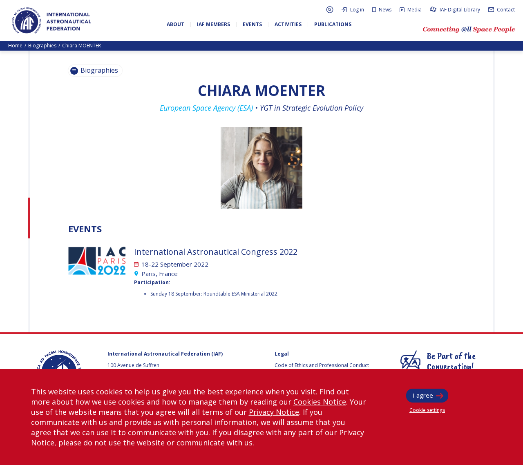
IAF (51, 20)
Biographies (42, 45)
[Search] (329, 9)
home (15, 45)
